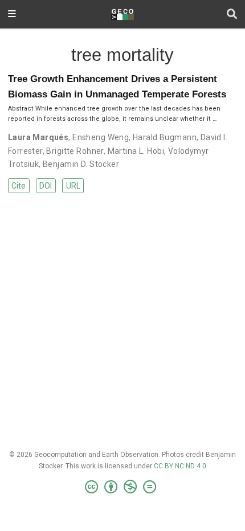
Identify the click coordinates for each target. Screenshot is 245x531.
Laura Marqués (38, 137)
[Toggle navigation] (12, 14)
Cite (18, 185)
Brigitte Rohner (74, 151)
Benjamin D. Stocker (81, 164)
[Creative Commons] (123, 487)
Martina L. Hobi (136, 151)
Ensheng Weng (100, 137)
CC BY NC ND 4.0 (180, 466)
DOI (45, 185)
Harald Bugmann (165, 137)
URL (73, 185)
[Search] (232, 14)
